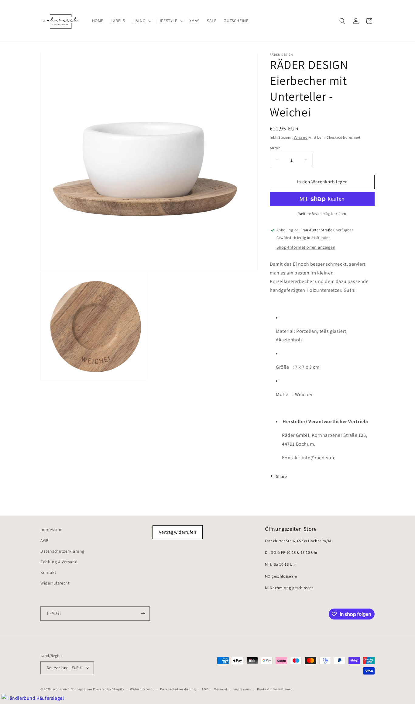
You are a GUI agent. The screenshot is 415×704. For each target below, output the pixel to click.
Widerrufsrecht (55, 583)
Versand (301, 137)
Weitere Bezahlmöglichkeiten (322, 213)
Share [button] (281, 476)
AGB (44, 540)
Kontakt (48, 572)
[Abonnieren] (142, 613)
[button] (141, 20)
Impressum (51, 529)
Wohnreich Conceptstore (72, 689)
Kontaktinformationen (275, 689)
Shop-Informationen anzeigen (305, 247)
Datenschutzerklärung (62, 551)
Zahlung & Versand (58, 561)
